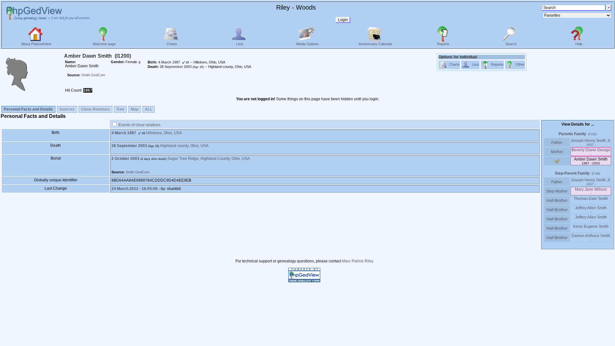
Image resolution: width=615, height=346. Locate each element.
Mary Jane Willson (591, 191)
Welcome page (104, 44)
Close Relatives (95, 109)
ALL (148, 109)
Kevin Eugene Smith (591, 228)
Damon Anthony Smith (590, 238)
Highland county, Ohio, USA (184, 146)
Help (578, 44)
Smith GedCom (93, 75)
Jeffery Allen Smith (591, 219)
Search (511, 44)
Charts (172, 44)
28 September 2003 (129, 146)
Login (343, 20)
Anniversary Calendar (375, 44)
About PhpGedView (36, 44)
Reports (443, 44)
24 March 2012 (124, 188)
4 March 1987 (123, 133)
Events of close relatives (139, 125)
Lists (239, 44)
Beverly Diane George (590, 152)
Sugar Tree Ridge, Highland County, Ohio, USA (209, 158)
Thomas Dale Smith (591, 200)
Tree (120, 109)
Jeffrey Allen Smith (591, 210)
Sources (67, 109)
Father (556, 142)
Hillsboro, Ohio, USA (164, 133)
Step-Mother (557, 191)
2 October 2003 (125, 158)
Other (520, 64)
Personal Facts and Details (28, 109)
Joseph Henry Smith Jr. (591, 142)
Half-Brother (557, 200)
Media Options (307, 44)
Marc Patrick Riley (357, 261)
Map (134, 109)
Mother (557, 152)
